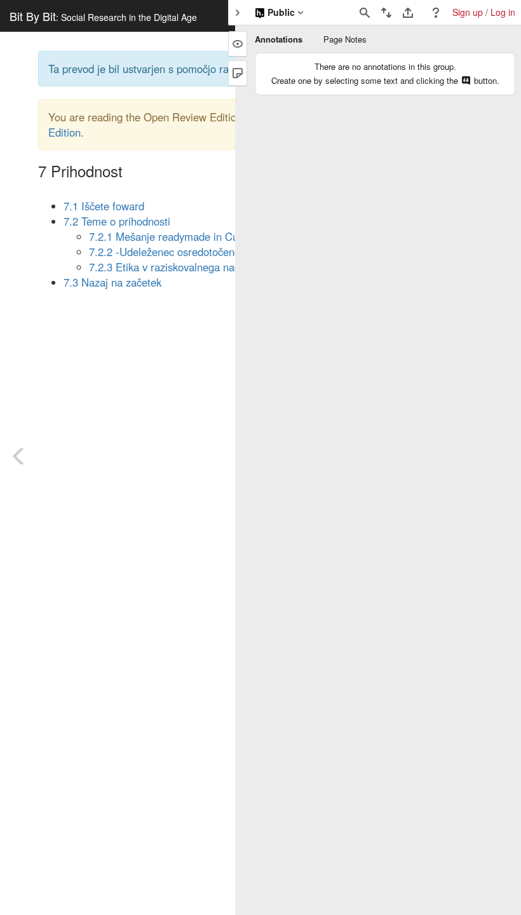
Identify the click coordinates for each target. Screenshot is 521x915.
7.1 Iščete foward (104, 206)
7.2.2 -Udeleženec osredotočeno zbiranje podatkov (207, 251)
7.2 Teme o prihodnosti (117, 221)
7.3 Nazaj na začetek (112, 282)
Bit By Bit (103, 16)
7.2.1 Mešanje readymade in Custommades (190, 236)
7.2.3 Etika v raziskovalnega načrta (171, 266)
